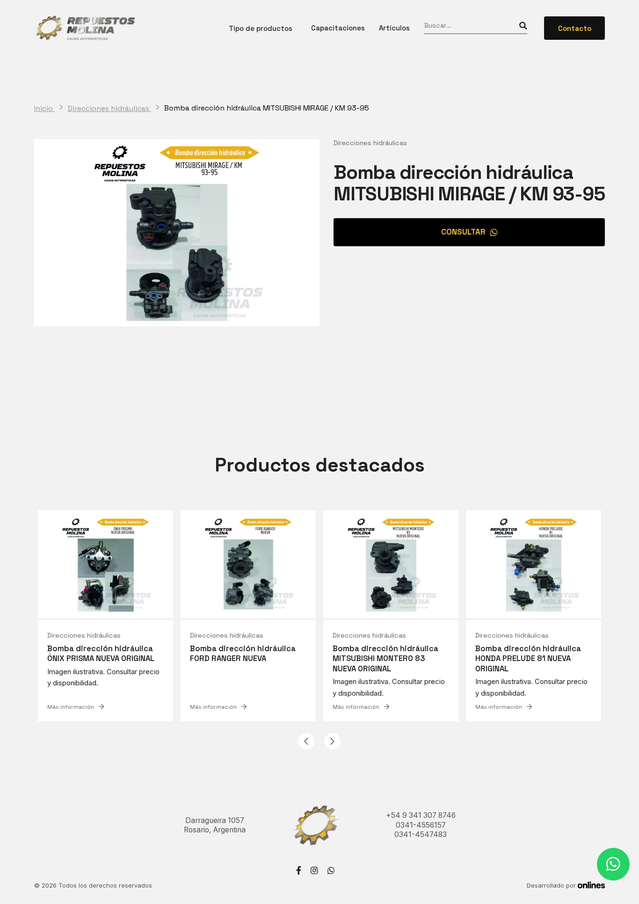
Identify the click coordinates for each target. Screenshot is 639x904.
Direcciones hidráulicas (109, 108)
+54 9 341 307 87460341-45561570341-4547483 (421, 825)
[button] (306, 741)
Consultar (463, 232)
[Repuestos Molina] (85, 28)
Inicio (44, 108)
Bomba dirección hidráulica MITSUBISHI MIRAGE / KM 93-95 (266, 108)
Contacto (574, 28)
